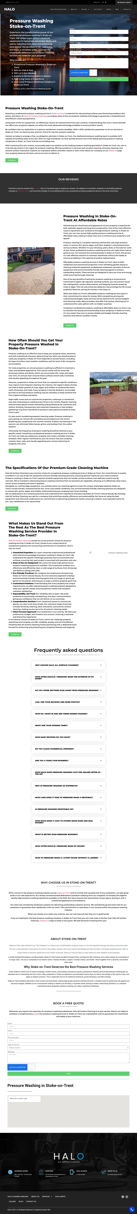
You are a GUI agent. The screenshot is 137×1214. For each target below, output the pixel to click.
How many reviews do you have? (52, 737)
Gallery (108, 9)
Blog (117, 9)
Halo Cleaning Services (58, 9)
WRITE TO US (112, 1171)
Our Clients (98, 9)
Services (84, 9)
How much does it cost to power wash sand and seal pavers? (64, 822)
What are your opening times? (51, 725)
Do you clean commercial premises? (54, 749)
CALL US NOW (82, 1171)
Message (73, 57)
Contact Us (127, 9)
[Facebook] (122, 1196)
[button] (68, 665)
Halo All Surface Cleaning (35, 116)
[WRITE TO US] (103, 1172)
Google (36, 188)
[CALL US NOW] (72, 1172)
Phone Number (75, 43)
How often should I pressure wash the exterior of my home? (64, 678)
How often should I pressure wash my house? (60, 846)
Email (72, 36)
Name (72, 29)
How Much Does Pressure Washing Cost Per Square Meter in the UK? (67, 773)
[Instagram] (126, 1196)
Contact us (44, 921)
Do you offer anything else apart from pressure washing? (67, 690)
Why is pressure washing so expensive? (56, 786)
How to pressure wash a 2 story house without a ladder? (66, 858)
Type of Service (75, 50)
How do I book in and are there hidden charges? (61, 714)
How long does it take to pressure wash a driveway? (64, 797)
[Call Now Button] (132, 1209)
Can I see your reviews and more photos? (57, 702)
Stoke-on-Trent (58, 113)
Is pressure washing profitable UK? (54, 809)
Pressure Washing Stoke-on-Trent (31, 23)
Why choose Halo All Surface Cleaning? (57, 665)
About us (74, 9)
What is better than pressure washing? (56, 834)
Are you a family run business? (51, 761)
